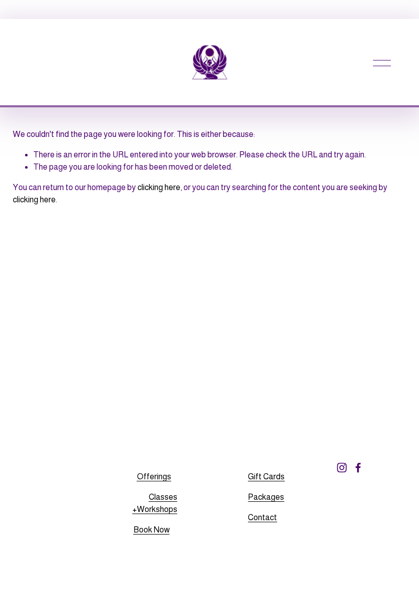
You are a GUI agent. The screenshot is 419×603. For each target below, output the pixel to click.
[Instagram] (342, 467)
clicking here (158, 187)
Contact (262, 517)
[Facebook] (358, 467)
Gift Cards (266, 476)
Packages (266, 497)
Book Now (151, 529)
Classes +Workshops (154, 503)
